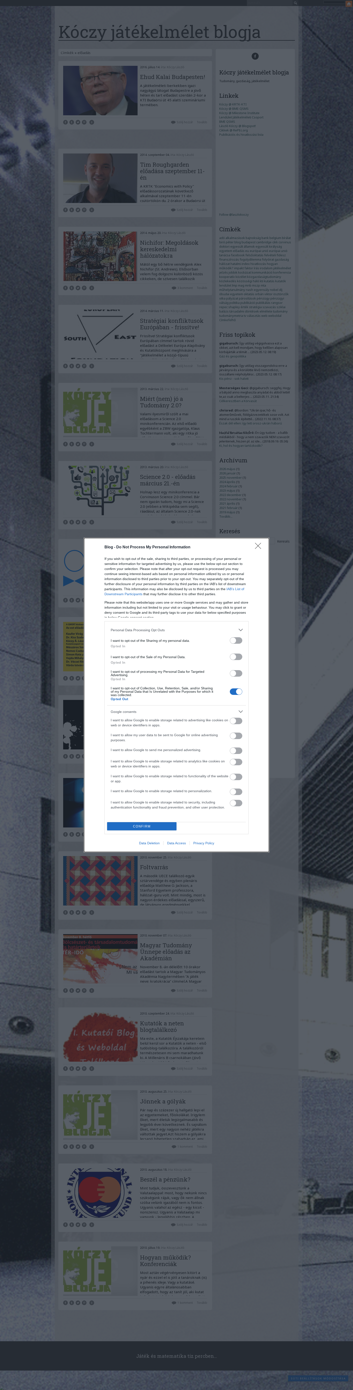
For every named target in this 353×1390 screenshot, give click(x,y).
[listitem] (176, 629)
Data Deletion (149, 843)
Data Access (176, 843)
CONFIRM (142, 826)
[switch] (236, 640)
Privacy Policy (203, 843)
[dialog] (176, 695)
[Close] (259, 547)
